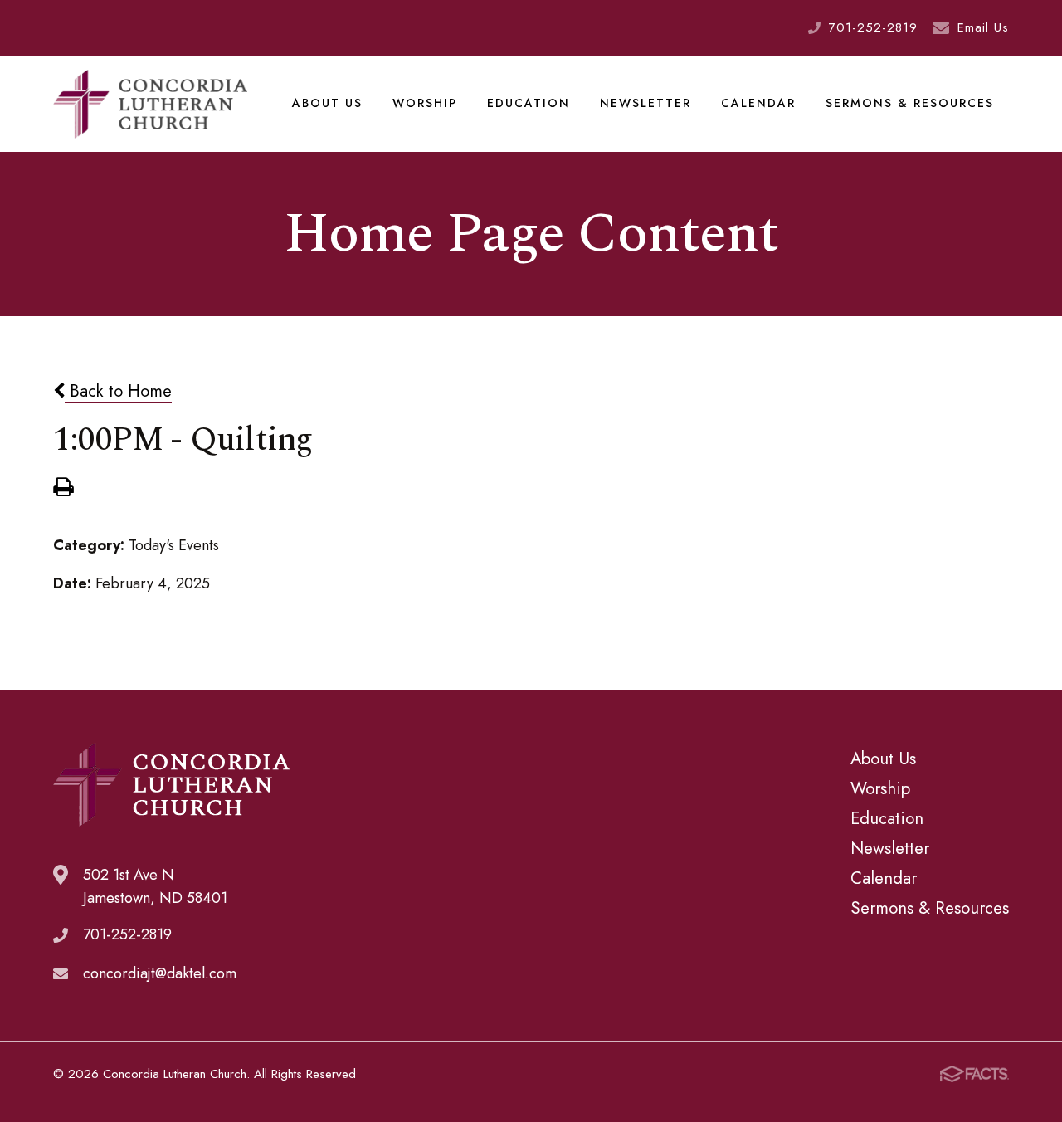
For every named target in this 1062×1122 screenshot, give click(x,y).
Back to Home (118, 390)
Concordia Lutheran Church (150, 104)
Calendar (758, 103)
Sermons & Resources (910, 103)
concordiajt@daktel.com (159, 973)
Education (528, 103)
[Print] (63, 488)
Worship (424, 103)
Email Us (983, 27)
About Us (327, 103)
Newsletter (645, 103)
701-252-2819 (873, 27)
